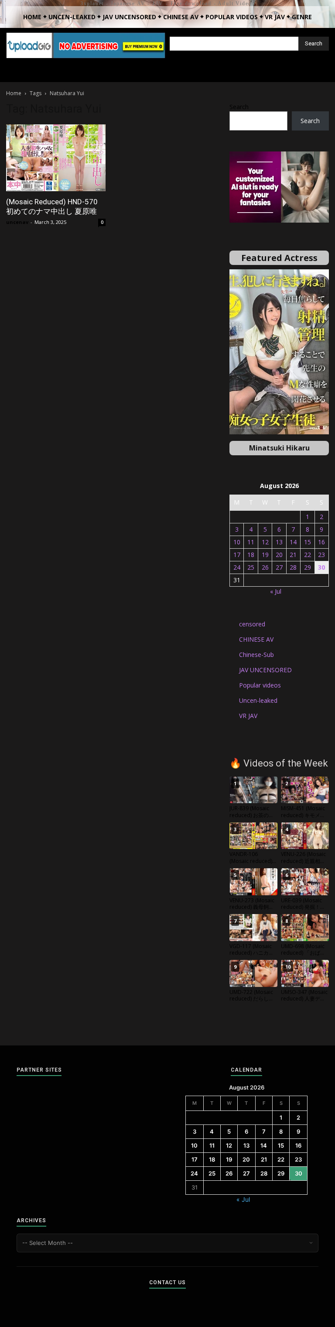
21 (293, 554)
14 (293, 542)
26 (265, 567)
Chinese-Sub (256, 654)
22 (307, 554)
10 (236, 542)
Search (239, 107)
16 (321, 542)
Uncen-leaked (258, 700)
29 (307, 567)
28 (293, 567)
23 (321, 554)
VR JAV (248, 716)
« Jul (275, 591)
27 (279, 567)
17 (236, 554)
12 (265, 542)
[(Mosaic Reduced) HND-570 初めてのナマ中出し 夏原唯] (56, 157)
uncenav (17, 222)
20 (279, 554)
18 (250, 554)
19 (265, 554)
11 (250, 542)
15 (307, 542)
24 (236, 567)
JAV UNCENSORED (265, 670)
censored (252, 624)
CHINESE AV (256, 639)
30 (321, 567)
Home (13, 93)
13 (279, 542)
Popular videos (260, 685)
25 (250, 567)
